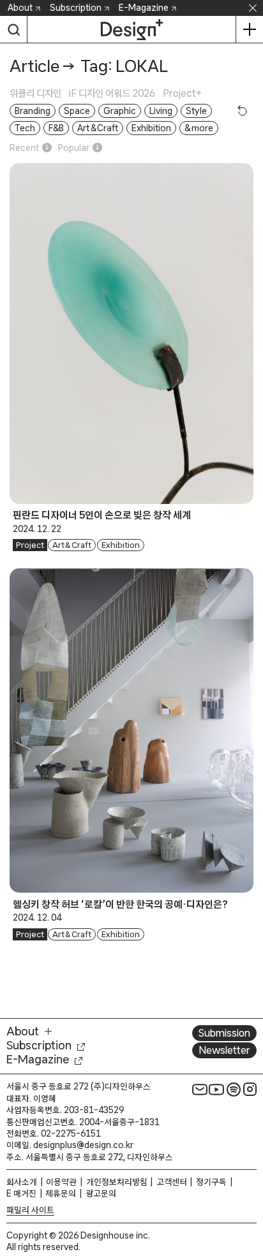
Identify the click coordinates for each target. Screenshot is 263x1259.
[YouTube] (216, 1089)
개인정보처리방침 (116, 1181)
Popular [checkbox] (73, 147)
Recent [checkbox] (24, 147)
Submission (224, 1033)
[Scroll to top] (250, 1177)
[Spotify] (233, 1089)
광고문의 (101, 1193)
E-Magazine (144, 7)
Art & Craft (72, 545)
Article (34, 66)
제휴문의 (60, 1193)
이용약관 (61, 1181)
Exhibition (120, 545)
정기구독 (211, 1181)
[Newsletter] (200, 1089)
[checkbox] (39, 93)
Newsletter (224, 1050)
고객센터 (171, 1181)
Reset (242, 110)
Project (30, 545)
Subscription (75, 7)
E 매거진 (21, 1193)
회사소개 (21, 1181)
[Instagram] (250, 1089)
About (20, 7)
